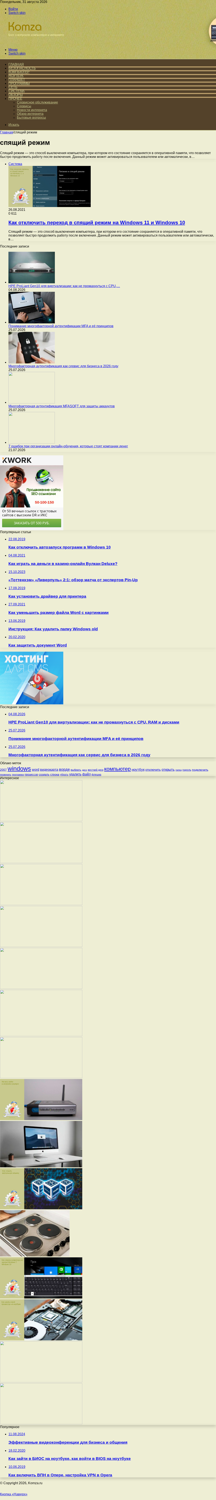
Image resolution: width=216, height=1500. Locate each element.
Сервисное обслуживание (37, 102)
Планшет (16, 79)
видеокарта (49, 769)
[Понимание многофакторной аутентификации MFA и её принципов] (31, 322)
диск (84, 770)
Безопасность (22, 68)
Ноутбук (15, 76)
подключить (200, 769)
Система (16, 91)
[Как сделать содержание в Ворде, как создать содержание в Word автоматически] (41, 862)
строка (54, 774)
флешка (96, 774)
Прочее (15, 98)
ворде (64, 769)
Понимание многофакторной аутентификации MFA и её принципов (60, 326)
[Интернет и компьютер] (34, 42)
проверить (5, 774)
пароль (186, 769)
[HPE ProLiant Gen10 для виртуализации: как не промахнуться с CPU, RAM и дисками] (31, 282)
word (35, 769)
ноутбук (138, 769)
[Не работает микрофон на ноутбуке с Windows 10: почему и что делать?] (41, 1423)
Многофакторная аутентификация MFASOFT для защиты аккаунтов (61, 406)
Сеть (12, 87)
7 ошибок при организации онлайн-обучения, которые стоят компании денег (68, 446)
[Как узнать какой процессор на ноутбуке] (41, 1339)
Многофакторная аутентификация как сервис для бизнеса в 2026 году (63, 366)
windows (19, 768)
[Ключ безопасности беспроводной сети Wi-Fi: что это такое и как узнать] (41, 904)
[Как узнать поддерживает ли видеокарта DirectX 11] (41, 820)
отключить (153, 769)
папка (179, 770)
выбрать (76, 769)
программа (18, 774)
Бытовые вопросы (31, 117)
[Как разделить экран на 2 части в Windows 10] (41, 1077)
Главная (6, 132)
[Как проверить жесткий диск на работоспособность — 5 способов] (41, 988)
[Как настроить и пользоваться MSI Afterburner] (41, 1381)
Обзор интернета (30, 114)
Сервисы (24, 106)
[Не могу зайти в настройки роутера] (41, 1119)
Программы (19, 83)
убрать (64, 774)
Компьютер (19, 72)
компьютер (117, 769)
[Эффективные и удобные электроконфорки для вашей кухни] (35, 1255)
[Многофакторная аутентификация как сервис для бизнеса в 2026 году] (31, 362)
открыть (168, 769)
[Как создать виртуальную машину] (41, 1208)
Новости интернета (32, 110)
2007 (3, 769)
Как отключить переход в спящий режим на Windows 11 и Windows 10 (96, 222)
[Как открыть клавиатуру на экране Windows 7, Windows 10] (41, 1297)
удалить (75, 774)
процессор (31, 774)
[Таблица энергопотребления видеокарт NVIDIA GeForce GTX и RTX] (41, 946)
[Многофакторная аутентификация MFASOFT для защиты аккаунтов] (31, 402)
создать (44, 774)
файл (86, 774)
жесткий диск (95, 769)
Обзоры (15, 95)
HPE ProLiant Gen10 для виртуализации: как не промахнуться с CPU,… (64, 286)
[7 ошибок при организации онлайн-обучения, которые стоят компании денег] (31, 442)
